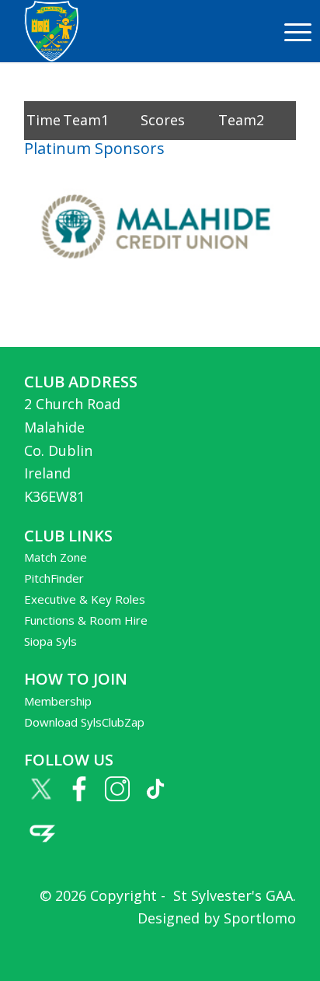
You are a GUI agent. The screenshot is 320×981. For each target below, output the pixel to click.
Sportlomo (260, 918)
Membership (58, 701)
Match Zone (55, 557)
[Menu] (290, 31)
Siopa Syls (50, 641)
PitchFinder (54, 578)
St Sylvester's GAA (231, 895)
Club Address (80, 381)
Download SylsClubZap (84, 722)
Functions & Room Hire (86, 620)
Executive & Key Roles (84, 599)
